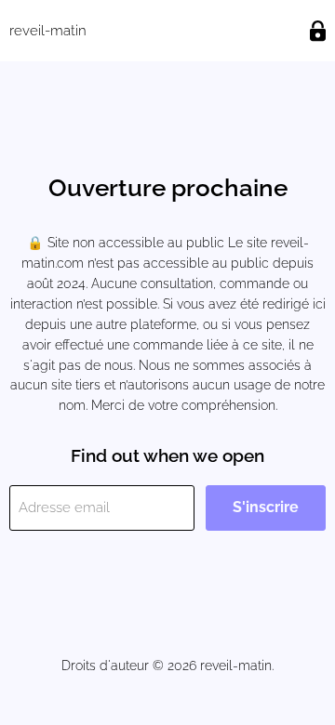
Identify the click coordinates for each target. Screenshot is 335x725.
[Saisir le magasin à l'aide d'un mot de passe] (318, 31)
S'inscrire (266, 507)
